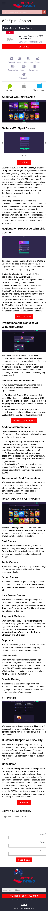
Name (43, 834)
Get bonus (24, 47)
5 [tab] (26, 155)
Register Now (24, 317)
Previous (3, 143)
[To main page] (24, 5)
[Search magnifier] (44, 12)
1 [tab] (21, 155)
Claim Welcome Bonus (24, 421)
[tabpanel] (25, 142)
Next (45, 143)
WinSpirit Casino (24, 277)
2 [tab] (22, 155)
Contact (24, 905)
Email (43, 842)
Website (42, 851)
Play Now (24, 162)
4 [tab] (25, 155)
